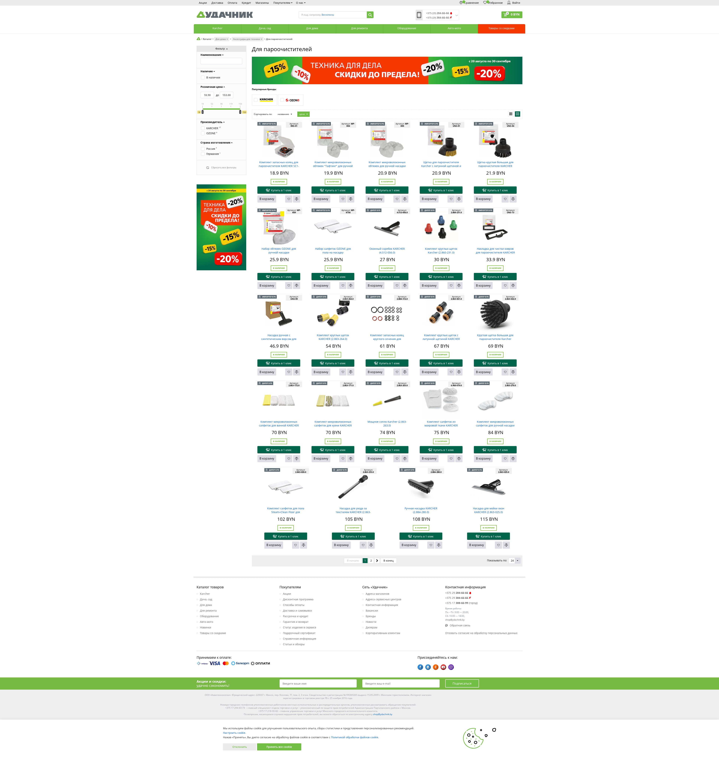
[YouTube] (443, 667)
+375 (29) (437, 13)
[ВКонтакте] (428, 667)
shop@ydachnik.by (382, 714)
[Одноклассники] (436, 667)
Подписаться (462, 683)
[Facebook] (420, 667)
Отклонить (239, 747)
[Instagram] (451, 667)
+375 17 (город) (461, 603)
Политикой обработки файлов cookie (354, 737)
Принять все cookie (279, 747)
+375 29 (456, 593)
